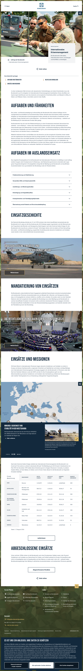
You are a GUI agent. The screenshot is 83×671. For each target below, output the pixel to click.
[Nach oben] (77, 586)
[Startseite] (8, 60)
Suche (75, 6)
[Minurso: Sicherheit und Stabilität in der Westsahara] (8, 422)
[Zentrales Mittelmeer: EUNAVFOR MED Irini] (32, 414)
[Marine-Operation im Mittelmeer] (19, 411)
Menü (7, 6)
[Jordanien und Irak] (54, 415)
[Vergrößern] (77, 439)
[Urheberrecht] (80, 13)
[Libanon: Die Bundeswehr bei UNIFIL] (47, 415)
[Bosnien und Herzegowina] (33, 405)
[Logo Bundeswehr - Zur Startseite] (41, 6)
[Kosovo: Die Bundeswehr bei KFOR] (35, 407)
